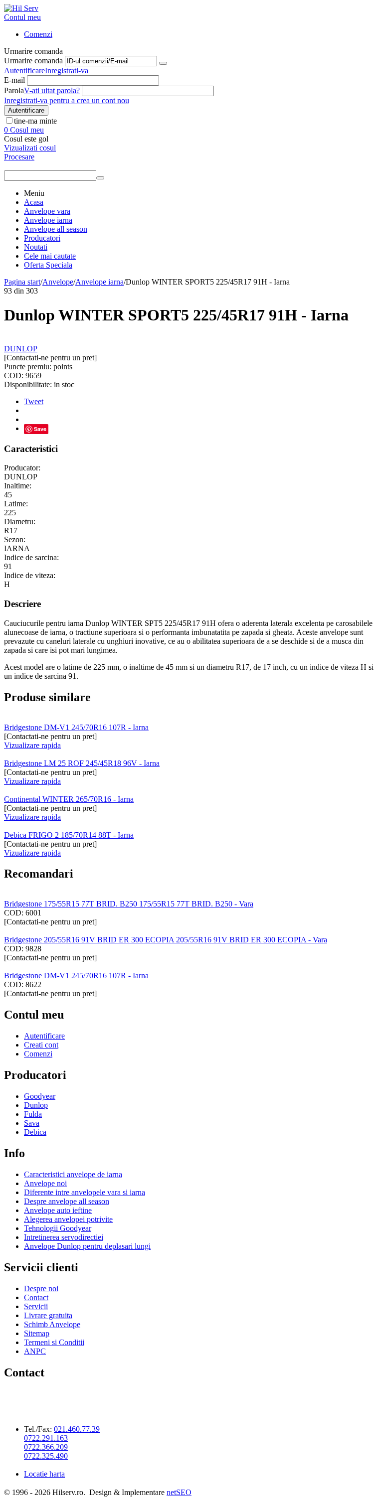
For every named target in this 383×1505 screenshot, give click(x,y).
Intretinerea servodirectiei (63, 1237)
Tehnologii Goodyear (57, 1228)
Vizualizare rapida (32, 745)
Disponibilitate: (28, 384)
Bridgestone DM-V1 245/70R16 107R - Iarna (76, 727)
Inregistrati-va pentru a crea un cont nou (66, 100)
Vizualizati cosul (30, 148)
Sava (31, 1123)
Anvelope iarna (48, 220)
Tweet (33, 401)
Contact (36, 1297)
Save (40, 429)
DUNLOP (20, 348)
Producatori (42, 238)
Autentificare (24, 70)
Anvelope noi (45, 1183)
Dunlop (36, 1105)
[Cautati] (100, 177)
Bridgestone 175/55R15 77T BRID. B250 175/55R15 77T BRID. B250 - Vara (128, 904)
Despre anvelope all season (66, 1201)
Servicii (36, 1306)
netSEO (179, 1492)
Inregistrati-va (66, 70)
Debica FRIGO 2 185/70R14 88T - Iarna (69, 835)
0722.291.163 (46, 1438)
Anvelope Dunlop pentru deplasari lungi (87, 1246)
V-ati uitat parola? (52, 90)
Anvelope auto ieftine (58, 1210)
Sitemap (36, 1333)
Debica (35, 1132)
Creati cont (41, 1045)
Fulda (33, 1114)
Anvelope (57, 282)
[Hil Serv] (21, 8)
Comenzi (38, 34)
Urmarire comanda (33, 60)
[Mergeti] (163, 63)
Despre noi (41, 1288)
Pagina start (22, 282)
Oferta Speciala (48, 265)
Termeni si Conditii (54, 1342)
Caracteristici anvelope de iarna (73, 1174)
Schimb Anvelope (52, 1324)
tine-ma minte (35, 121)
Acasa (33, 202)
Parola (14, 90)
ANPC (35, 1351)
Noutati (35, 247)
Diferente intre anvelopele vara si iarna (84, 1192)
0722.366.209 (46, 1447)
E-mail (14, 80)
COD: (13, 375)
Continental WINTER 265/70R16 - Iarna (69, 799)
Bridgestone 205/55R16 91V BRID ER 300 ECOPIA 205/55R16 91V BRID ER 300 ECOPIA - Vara (165, 939)
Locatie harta (44, 1474)
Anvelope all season (55, 229)
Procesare (19, 156)
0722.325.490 (46, 1456)
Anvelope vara (47, 211)
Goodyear (39, 1096)
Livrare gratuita (48, 1315)
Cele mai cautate (50, 256)
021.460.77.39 (77, 1429)
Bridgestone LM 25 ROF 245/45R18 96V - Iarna (82, 763)
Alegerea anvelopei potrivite (68, 1219)
